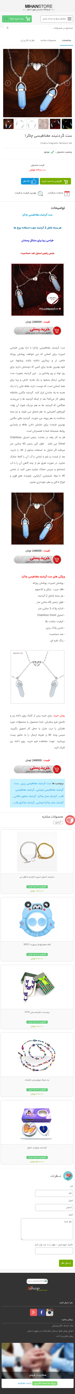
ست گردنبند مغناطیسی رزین (36, 783)
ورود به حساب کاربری (44, 1383)
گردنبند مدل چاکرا (47, 796)
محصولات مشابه (48, 40)
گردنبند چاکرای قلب (24, 802)
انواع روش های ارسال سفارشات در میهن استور (50, 1331)
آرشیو (58, 822)
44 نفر (26, 181)
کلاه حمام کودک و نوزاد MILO (37, 945)
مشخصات (66, 40)
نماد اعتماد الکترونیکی (63, 1326)
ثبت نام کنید (24, 1383)
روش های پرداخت (65, 1336)
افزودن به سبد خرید (52, 181)
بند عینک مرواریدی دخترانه (37, 1080)
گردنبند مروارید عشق (37, 1148)
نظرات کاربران (28, 40)
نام (71, 1186)
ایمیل (70, 1200)
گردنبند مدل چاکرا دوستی (49, 802)
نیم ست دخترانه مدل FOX (37, 1012)
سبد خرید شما (17, 19)
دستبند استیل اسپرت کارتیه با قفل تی (37, 877)
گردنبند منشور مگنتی (24, 796)
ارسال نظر (66, 1263)
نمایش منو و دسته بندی (54, 19)
